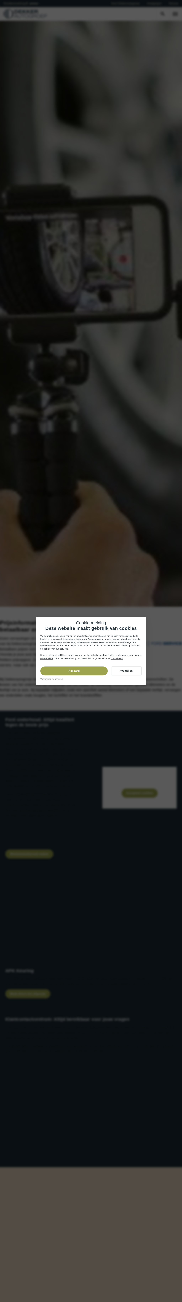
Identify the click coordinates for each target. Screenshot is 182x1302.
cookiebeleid (46, 658)
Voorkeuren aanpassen (51, 679)
